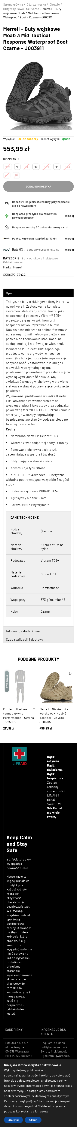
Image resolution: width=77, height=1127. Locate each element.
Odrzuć (33, 1119)
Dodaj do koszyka (38, 186)
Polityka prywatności (55, 1047)
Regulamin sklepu (53, 1043)
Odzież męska (36, 4)
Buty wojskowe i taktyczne (21, 8)
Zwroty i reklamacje (54, 1051)
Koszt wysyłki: (51, 139)
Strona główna (13, 4)
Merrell (17, 267)
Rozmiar (10, 159)
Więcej (69, 215)
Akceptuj (13, 1119)
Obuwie (54, 4)
